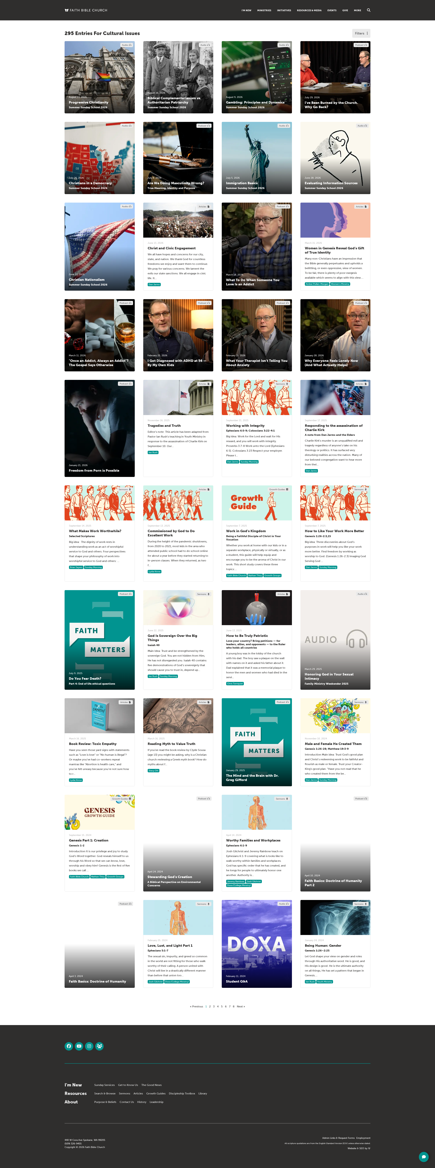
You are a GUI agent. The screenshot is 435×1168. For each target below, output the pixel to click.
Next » (241, 1006)
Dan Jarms (154, 284)
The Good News (151, 1085)
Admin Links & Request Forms (338, 1138)
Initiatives (284, 10)
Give (345, 10)
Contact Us (127, 1102)
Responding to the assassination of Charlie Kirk (334, 428)
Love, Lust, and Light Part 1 (170, 945)
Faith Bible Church (236, 575)
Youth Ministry (324, 981)
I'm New (246, 10)
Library (202, 1093)
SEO (361, 1148)
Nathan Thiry (255, 575)
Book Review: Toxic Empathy (93, 744)
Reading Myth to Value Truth (171, 744)
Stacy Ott (153, 770)
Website (352, 1148)
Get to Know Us (128, 1085)
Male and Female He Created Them (333, 744)
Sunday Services (104, 1085)
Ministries (264, 10)
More (357, 10)
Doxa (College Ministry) (239, 885)
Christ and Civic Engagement (172, 248)
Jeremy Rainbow (235, 881)
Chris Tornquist (235, 683)
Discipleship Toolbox (182, 1093)
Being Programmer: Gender (323, 945)
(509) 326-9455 (73, 1143)
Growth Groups (272, 575)
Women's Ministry (340, 284)
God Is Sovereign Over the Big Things (172, 638)
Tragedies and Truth (164, 426)
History (141, 1102)
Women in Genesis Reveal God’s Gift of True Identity (334, 250)
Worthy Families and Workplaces (253, 840)
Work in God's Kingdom (246, 531)
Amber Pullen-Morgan (317, 284)
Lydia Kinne (154, 571)
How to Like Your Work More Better (334, 531)
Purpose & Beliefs (105, 1102)
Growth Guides (156, 1093)
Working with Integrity (245, 426)
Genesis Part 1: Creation (88, 840)
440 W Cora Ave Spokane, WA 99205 (85, 1140)
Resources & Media (309, 10)
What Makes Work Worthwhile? (95, 531)
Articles (138, 1093)
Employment (363, 1138)
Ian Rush (153, 452)
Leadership (156, 1102)
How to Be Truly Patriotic (247, 636)
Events (331, 10)
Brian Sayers (76, 567)
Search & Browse (105, 1093)
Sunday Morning (249, 461)
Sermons (124, 1093)
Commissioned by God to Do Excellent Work (171, 533)
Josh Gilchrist (254, 881)
